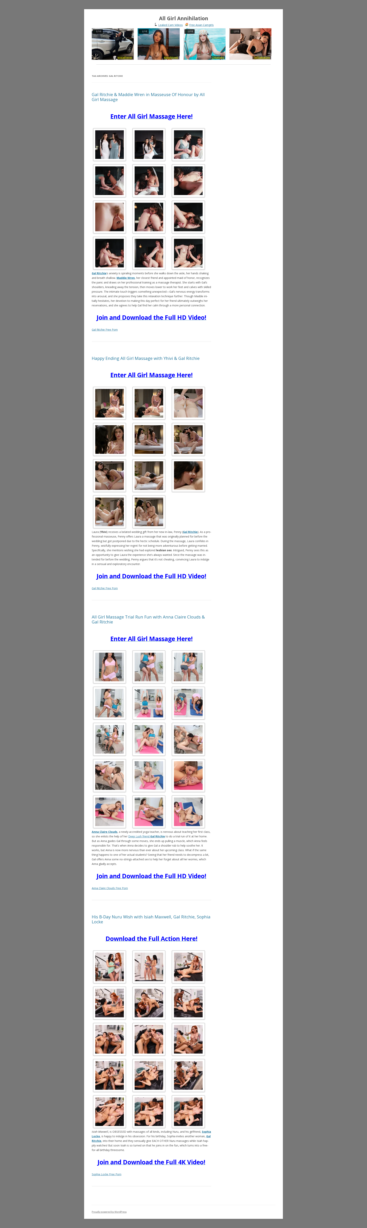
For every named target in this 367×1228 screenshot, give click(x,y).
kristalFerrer (125, 57)
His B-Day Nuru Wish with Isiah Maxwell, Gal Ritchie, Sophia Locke (151, 919)
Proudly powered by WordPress (109, 1211)
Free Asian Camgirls (201, 25)
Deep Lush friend (146, 836)
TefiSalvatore (261, 57)
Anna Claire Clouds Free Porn (110, 888)
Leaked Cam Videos (170, 25)
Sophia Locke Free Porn (106, 1174)
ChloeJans (218, 57)
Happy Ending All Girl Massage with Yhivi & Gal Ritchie (146, 358)
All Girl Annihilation (183, 18)
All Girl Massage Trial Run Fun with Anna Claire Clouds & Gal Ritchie (148, 619)
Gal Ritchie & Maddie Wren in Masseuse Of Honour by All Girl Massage (148, 96)
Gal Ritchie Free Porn (105, 329)
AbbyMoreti (171, 57)
